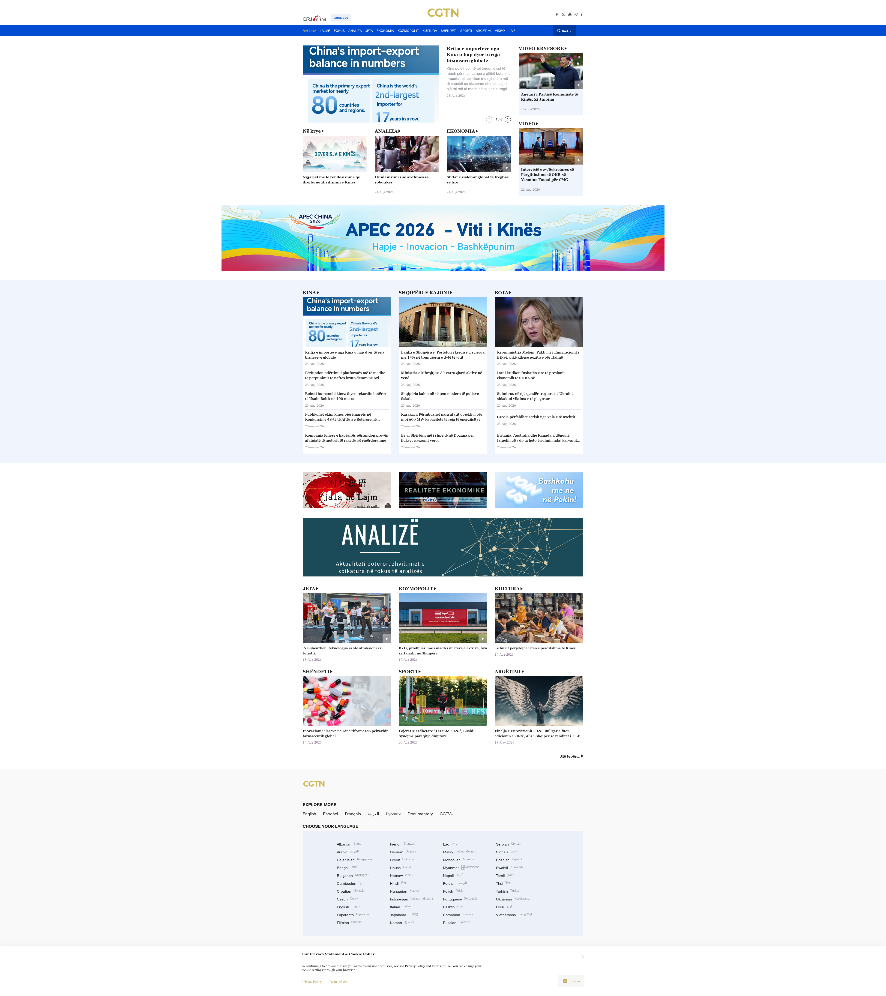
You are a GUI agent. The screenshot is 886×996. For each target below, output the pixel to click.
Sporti (408, 671)
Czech (347, 899)
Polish (453, 891)
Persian (455, 883)
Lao (450, 844)
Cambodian (349, 883)
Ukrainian (513, 899)
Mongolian (458, 860)
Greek (402, 860)
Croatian (351, 891)
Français (353, 813)
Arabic (348, 852)
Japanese (404, 914)
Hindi (398, 883)
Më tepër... (570, 756)
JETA (309, 588)
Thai (503, 883)
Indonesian (411, 899)
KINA (309, 292)
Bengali (347, 867)
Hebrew (401, 875)
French (402, 844)
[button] (489, 119)
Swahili (509, 867)
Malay (459, 852)
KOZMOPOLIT (416, 588)
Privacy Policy (312, 982)
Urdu (504, 907)
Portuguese (460, 899)
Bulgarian (353, 875)
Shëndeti (316, 671)
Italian (401, 907)
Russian (456, 922)
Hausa (400, 867)
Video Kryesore (541, 48)
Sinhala (507, 852)
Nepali (453, 875)
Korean (402, 922)
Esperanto (353, 914)
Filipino (349, 922)
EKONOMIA (461, 131)
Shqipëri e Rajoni (424, 292)
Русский (393, 813)
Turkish (507, 891)
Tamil (505, 875)
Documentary (420, 813)
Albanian (349, 844)
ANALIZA (386, 131)
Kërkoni (567, 31)
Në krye (312, 131)
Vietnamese (514, 914)
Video (527, 123)
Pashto (453, 907)
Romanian (458, 914)
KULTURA (507, 588)
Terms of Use (338, 982)
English (309, 813)
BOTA (501, 292)
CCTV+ (446, 813)
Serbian (508, 844)
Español (330, 813)
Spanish (509, 860)
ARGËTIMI (508, 671)
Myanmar (461, 867)
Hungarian (404, 891)
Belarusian (354, 860)
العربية (373, 813)
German (403, 852)
